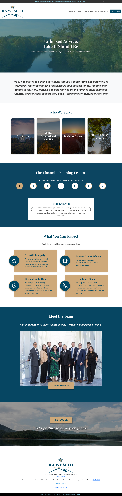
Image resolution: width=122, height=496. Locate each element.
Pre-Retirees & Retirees (99, 136)
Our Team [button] (71, 12)
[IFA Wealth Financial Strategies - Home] (12, 11)
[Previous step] (31, 209)
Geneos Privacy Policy (61, 487)
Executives (23, 136)
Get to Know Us (61, 385)
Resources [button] (94, 12)
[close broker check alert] (103, 1)
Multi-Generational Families (48, 136)
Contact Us (104, 12)
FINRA (95, 480)
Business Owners (74, 136)
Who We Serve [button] (83, 12)
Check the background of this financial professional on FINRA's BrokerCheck (60, 1)
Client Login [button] (115, 11)
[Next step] (90, 209)
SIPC (98, 480)
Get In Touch (61, 420)
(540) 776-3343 (61, 476)
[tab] (19, 186)
